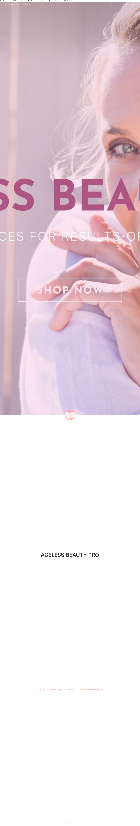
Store (4, 4)
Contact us (26, 4)
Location (18, 4)
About (11, 4)
